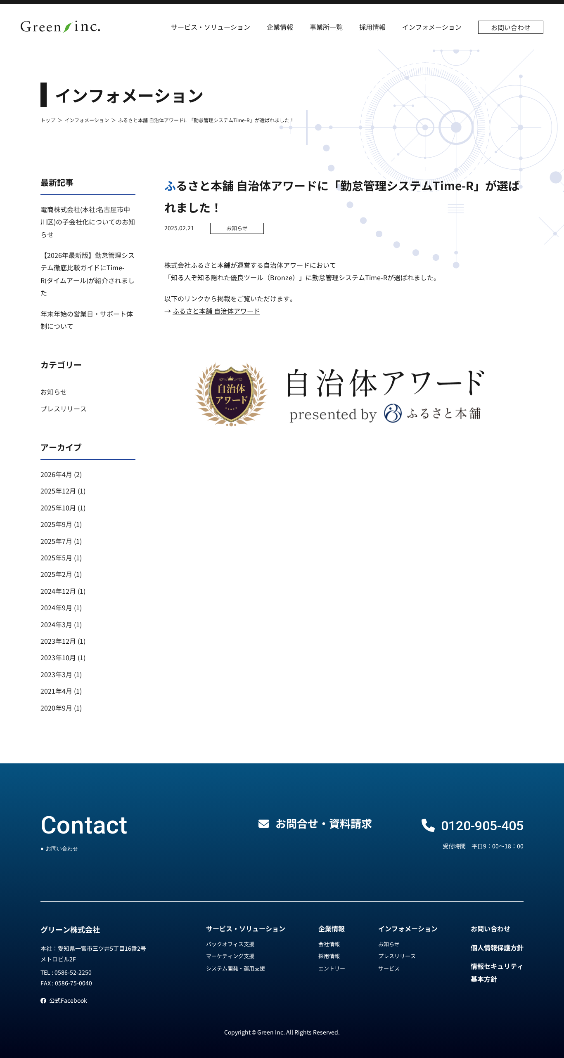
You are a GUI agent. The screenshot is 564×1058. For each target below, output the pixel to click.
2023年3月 (56, 674)
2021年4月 (56, 691)
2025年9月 (56, 524)
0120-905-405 (482, 826)
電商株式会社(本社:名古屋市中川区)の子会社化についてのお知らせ (87, 221)
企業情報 (280, 27)
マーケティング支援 (230, 956)
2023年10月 (58, 657)
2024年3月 (56, 624)
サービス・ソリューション (210, 27)
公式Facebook (68, 1000)
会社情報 (329, 944)
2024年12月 (58, 591)
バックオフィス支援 (230, 944)
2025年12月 (58, 491)
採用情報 (372, 27)
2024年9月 (56, 607)
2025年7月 (56, 541)
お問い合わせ (511, 27)
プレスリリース (63, 408)
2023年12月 (58, 641)
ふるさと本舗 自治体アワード (216, 311)
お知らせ (237, 228)
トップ (47, 119)
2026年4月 (56, 474)
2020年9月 (56, 708)
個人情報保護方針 (497, 947)
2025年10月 (58, 507)
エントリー (331, 968)
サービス (389, 968)
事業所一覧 (326, 27)
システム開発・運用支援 (235, 968)
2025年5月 (56, 557)
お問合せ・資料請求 (323, 823)
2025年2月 (56, 574)
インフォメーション (432, 27)
